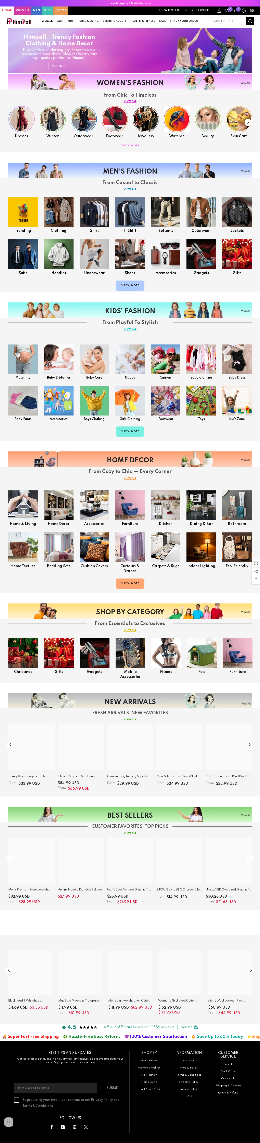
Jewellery (145, 136)
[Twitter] (86, 1127)
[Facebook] (51, 1127)
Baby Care (94, 377)
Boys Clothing (94, 419)
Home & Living (23, 524)
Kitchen (165, 524)
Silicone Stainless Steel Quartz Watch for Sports (78, 777)
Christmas (23, 672)
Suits (23, 273)
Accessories (166, 273)
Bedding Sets (58, 566)
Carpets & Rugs (165, 566)
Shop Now (59, 66)
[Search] (230, 21)
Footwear (114, 136)
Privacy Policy (102, 1100)
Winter (52, 136)
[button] (248, 122)
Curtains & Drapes (130, 568)
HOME (7, 10)
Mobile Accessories (130, 674)
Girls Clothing (130, 419)
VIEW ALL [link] (130, 630)
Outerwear (83, 136)
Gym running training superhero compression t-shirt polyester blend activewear (129, 777)
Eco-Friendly (237, 566)
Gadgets (201, 273)
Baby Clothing (201, 377)
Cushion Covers (94, 566)
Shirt (94, 231)
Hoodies (58, 273)
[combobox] (226, 21)
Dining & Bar (201, 524)
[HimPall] (21, 119)
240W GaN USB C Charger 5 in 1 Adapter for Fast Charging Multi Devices (178, 890)
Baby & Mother (58, 377)
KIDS (47, 10)
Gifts (237, 273)
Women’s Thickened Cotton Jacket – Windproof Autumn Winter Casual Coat (177, 1001)
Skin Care (239, 136)
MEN (36, 10)
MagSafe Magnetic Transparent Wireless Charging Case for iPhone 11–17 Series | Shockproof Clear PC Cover (80, 1001)
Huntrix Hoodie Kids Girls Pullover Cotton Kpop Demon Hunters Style (80, 890)
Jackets (237, 231)
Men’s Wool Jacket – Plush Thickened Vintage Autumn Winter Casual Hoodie (226, 1001)
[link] (237, 401)
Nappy (130, 377)
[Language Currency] (252, 11)
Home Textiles (23, 566)
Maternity (22, 377)
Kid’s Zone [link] (237, 419)
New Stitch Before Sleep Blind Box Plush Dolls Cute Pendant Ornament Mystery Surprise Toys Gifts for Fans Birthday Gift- (179, 777)
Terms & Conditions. (38, 1106)
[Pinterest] (74, 1127)
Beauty (208, 136)
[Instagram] (63, 1127)
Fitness (166, 672)
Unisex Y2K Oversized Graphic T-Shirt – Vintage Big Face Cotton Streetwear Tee (228, 890)
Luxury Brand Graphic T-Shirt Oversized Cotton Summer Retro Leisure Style (30, 777)
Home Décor (58, 524)
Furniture (130, 524)
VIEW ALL (130, 101)
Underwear (94, 273)
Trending (23, 231)
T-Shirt (130, 231)
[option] (130, 3)
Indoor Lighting (201, 566)
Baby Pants (23, 419)
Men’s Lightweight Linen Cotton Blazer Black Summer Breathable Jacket (129, 1001)
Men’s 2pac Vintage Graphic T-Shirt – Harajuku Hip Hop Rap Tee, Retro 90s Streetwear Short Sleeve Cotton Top (130, 890)
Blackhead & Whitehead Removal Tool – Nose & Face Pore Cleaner (27, 1001)
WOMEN (22, 10)
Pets (201, 672)
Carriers (166, 377)
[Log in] (219, 11)
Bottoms (165, 231)
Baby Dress (237, 377)
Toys (201, 419)
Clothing (58, 231)
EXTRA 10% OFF (169, 10)
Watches (176, 136)
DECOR (60, 10)
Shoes (130, 273)
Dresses (21, 136)
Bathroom (237, 524)
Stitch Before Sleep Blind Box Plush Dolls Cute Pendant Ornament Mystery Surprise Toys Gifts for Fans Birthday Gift (229, 777)
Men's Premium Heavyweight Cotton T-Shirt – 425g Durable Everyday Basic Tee (28, 890)
